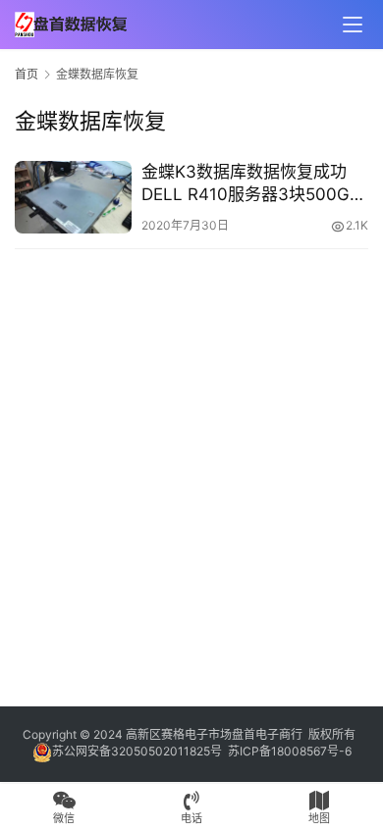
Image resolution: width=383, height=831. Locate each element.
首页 (26, 74)
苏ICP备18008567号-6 (290, 751)
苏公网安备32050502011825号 (137, 751)
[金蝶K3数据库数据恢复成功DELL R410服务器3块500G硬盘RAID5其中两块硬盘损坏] (73, 197)
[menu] (352, 24)
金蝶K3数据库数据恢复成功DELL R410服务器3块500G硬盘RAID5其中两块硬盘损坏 (253, 184)
